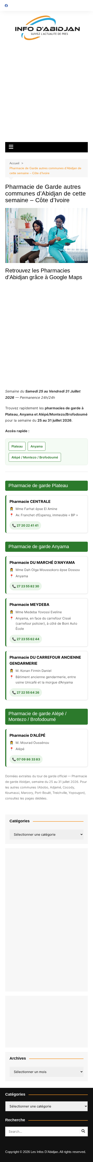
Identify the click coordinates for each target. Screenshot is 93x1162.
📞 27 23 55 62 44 (25, 639)
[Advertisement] (46, 93)
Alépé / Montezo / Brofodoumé (34, 457)
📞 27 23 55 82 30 (25, 586)
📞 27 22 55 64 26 (25, 692)
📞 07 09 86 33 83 (26, 759)
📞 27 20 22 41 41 (25, 525)
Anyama (36, 446)
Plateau (17, 446)
